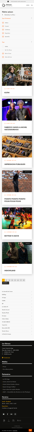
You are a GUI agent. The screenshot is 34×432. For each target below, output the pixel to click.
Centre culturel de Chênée (9, 382)
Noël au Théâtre (5, 319)
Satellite (3, 300)
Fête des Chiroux (5, 331)
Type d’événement (6, 18)
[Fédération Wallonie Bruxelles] (13, 421)
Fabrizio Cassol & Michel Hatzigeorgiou (15, 128)
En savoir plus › (15, 430)
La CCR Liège (6, 379)
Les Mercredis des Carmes (7, 291)
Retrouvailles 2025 (6, 328)
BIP (2, 303)
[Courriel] (3, 414)
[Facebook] (7, 414)
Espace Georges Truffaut (9, 387)
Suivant (5, 283)
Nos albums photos (8, 369)
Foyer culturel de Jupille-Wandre (11, 389)
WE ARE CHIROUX (6, 322)
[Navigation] (31, 5)
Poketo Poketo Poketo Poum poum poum (14, 200)
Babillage (4, 294)
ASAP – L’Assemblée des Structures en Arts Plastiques (16, 392)
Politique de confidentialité (17, 427)
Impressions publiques (14, 164)
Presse (4, 366)
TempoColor (4, 325)
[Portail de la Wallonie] (4, 421)
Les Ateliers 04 (5, 306)
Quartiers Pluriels (5, 312)
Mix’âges (4, 297)
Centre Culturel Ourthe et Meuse (11, 384)
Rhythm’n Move (11, 236)
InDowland (9, 270)
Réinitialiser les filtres (9, 15)
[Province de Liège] (18, 421)
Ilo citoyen (4, 315)
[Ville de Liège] (9, 421)
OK (30, 430)
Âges (3, 42)
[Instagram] (15, 414)
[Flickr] (11, 414)
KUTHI (6, 92)
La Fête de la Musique (6, 334)
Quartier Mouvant (5, 309)
